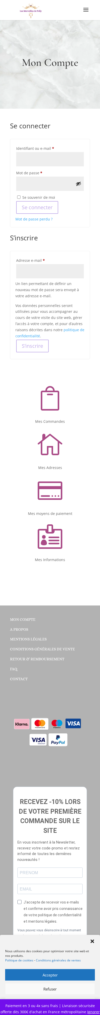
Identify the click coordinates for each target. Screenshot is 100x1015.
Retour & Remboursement (37, 659)
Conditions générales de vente (42, 649)
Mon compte (22, 619)
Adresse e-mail (40, 260)
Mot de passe (38, 172)
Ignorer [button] (93, 1011)
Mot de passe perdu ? (34, 219)
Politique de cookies (19, 960)
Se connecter (37, 207)
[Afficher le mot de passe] (78, 184)
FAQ (13, 669)
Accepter (50, 974)
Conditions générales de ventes (58, 960)
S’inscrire (32, 345)
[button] (92, 941)
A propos (19, 629)
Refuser (50, 989)
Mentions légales (28, 639)
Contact (19, 679)
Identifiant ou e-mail (44, 148)
